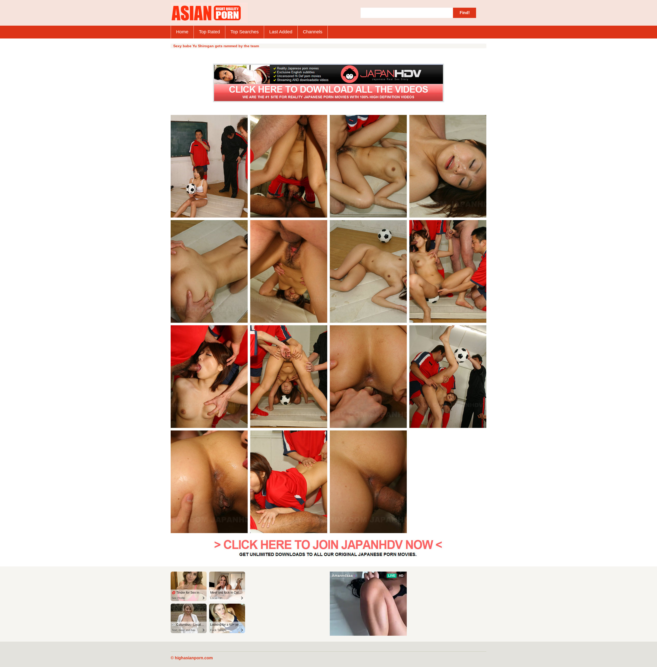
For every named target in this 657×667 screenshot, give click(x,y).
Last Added (280, 31)
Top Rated (209, 31)
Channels (312, 31)
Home (182, 31)
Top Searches (244, 31)
